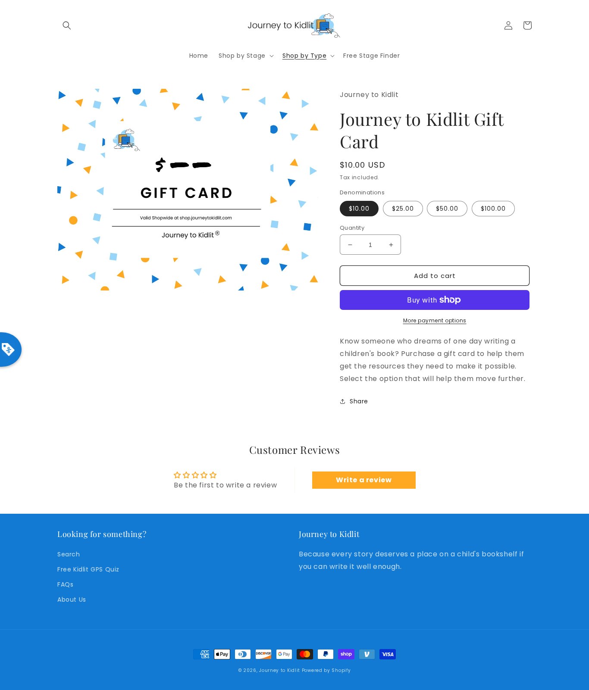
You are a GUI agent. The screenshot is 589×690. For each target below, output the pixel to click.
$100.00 (493, 208)
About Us (71, 599)
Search (68, 554)
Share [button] (359, 401)
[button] (66, 25)
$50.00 (447, 208)
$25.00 (403, 208)
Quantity (352, 228)
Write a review (364, 480)
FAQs (65, 584)
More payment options (435, 320)
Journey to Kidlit (279, 670)
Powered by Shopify (326, 670)
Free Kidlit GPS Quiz (88, 569)
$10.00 (359, 208)
